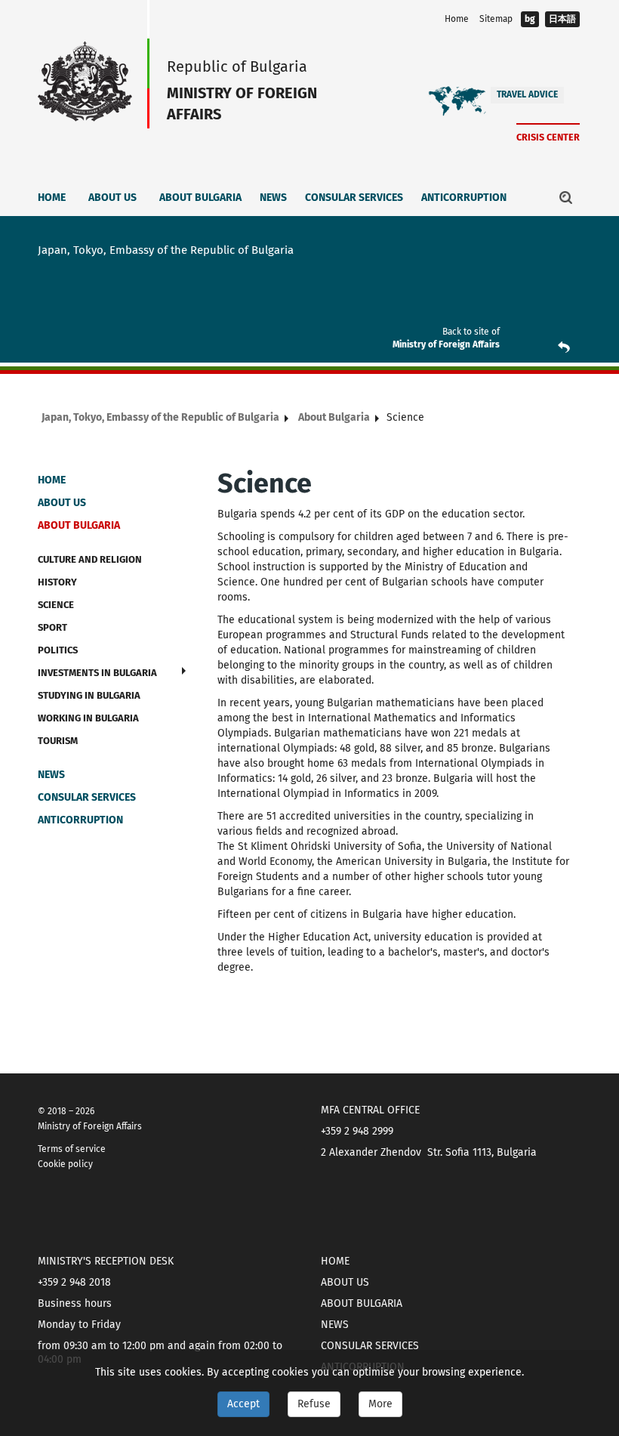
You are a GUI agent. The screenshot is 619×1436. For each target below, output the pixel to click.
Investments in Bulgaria (97, 672)
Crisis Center (548, 137)
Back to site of (471, 331)
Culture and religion (90, 559)
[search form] (566, 197)
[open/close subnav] (184, 671)
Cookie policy (65, 1164)
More (380, 1403)
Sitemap (496, 19)
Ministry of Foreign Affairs (446, 344)
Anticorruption (464, 197)
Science (56, 604)
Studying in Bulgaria (89, 695)
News (273, 197)
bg (530, 19)
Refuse (314, 1403)
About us (112, 197)
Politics (58, 650)
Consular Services (354, 197)
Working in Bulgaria (88, 718)
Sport (52, 627)
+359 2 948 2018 (74, 1282)
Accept (243, 1403)
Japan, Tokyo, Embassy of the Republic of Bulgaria (160, 417)
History (57, 582)
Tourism (58, 740)
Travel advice (527, 94)
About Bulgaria (200, 197)
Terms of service (72, 1149)
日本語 (562, 19)
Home (457, 19)
